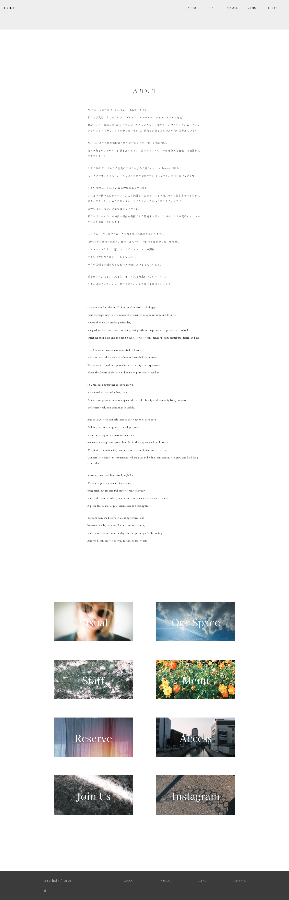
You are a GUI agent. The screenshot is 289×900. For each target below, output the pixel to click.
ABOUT (192, 8)
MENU (251, 8)
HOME (9, 8)
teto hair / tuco (57, 880)
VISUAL (232, 8)
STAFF (212, 8)
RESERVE (272, 8)
